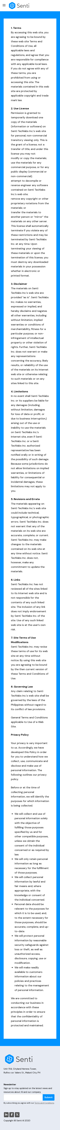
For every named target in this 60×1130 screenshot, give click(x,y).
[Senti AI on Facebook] (11, 1114)
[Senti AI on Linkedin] (6, 1114)
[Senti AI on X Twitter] (17, 1114)
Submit (48, 1097)
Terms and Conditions (44, 1103)
